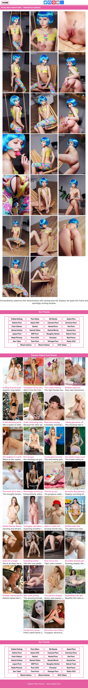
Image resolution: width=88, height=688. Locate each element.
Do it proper (28, 457)
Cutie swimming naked (33, 422)
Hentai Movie (53, 330)
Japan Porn (17, 334)
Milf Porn (35, 334)
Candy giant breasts (53, 457)
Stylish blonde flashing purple (16, 526)
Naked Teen (71, 334)
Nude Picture (16, 338)
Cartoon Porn (53, 323)
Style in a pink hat (52, 526)
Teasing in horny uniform (34, 387)
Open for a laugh (10, 561)
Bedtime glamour (73, 387)
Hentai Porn (53, 326)
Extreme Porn (71, 323)
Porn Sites (35, 319)
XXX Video (62, 345)
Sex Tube (17, 341)
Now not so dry (51, 561)
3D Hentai (53, 319)
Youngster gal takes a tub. (35, 526)
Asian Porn (71, 319)
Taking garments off (74, 422)
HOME (5, 2)
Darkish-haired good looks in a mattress (21, 595)
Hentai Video (35, 330)
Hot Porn (71, 326)
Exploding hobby (30, 561)
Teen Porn (35, 341)
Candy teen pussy (31, 630)
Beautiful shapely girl (74, 561)
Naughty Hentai (53, 334)
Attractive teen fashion (54, 630)
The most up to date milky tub (16, 491)
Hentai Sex (71, 330)
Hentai (35, 326)
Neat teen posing (52, 422)
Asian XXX (34, 323)
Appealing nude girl (73, 595)
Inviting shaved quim (12, 387)
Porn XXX (35, 338)
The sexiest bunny (52, 387)
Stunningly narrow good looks (36, 491)
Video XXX (71, 341)
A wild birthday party (12, 422)
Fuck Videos (17, 326)
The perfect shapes (53, 595)
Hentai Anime (16, 330)
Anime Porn (17, 323)
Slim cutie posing (31, 595)
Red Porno (71, 338)
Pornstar (53, 338)
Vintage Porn (53, 341)
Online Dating (16, 319)
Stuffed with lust (72, 526)
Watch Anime (26, 345)
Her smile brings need (75, 457)
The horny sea (50, 491)
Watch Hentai (44, 345)
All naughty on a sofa (12, 457)
